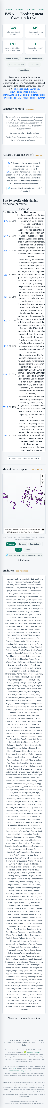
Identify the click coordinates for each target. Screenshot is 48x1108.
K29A (5, 346)
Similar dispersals (33, 59)
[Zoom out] (42, 479)
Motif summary (12, 59)
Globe (27, 550)
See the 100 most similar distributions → (24, 458)
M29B (5, 221)
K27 (5, 435)
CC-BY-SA (34, 532)
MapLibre (8, 529)
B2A (5, 250)
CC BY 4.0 (14, 1068)
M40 (5, 374)
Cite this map (25, 560)
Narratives (24, 70)
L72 (5, 274)
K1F (5, 297)
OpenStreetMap (26, 529)
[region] (24, 504)
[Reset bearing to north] (42, 483)
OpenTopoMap (26, 532)
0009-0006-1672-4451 (33, 1052)
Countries (34, 544)
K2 (5, 320)
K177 (5, 236)
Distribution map (16, 64)
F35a (8, 172)
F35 (8, 163)
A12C (5, 407)
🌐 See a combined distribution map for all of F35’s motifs (25, 189)
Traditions (34, 64)
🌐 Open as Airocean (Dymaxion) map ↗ (24, 555)
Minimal (22, 544)
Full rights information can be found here (30, 1071)
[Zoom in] (42, 476)
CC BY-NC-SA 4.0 (14, 1071)
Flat (18, 550)
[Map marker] (29, 498)
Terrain (10, 544)
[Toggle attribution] (42, 529)
